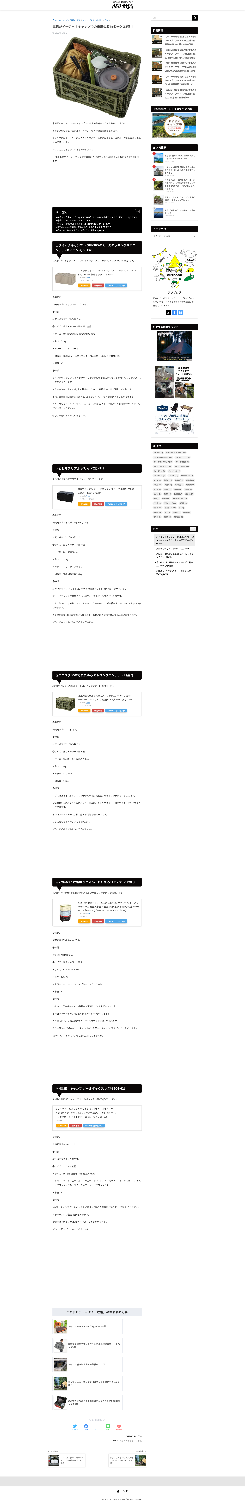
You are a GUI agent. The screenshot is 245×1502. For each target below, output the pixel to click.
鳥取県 (167, 517)
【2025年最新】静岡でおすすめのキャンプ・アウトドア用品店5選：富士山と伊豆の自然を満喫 (181, 93)
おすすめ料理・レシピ (163, 457)
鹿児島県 (178, 517)
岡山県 (177, 489)
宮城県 (190, 485)
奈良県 (179, 485)
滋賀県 (189, 494)
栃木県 (178, 494)
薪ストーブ (170, 508)
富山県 (157, 489)
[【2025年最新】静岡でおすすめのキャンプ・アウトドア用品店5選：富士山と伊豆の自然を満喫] (157, 92)
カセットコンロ (182, 457)
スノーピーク (159, 471)
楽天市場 (98, 285)
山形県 (167, 489)
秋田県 (183, 503)
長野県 (158, 512)
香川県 (186, 512)
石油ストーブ (170, 503)
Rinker (88, 278)
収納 (140, 1436)
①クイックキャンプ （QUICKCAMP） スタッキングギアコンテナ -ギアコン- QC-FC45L (97, 217)
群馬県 (158, 508)
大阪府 (158, 485)
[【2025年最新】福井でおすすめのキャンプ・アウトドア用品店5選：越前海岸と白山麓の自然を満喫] (157, 39)
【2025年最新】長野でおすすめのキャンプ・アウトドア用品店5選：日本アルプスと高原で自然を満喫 (181, 67)
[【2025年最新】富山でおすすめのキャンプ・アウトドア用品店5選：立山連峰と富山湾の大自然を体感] (157, 52)
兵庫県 (179, 480)
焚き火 (165, 498)
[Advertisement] (97, 184)
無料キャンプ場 (180, 498)
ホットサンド (159, 475)
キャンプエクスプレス (162, 466)
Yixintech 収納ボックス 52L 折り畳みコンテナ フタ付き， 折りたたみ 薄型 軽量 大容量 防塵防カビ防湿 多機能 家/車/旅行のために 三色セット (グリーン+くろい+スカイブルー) (108, 906)
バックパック (174, 471)
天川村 (168, 485)
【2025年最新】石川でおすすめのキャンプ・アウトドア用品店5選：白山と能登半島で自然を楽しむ (181, 80)
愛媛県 (157, 494)
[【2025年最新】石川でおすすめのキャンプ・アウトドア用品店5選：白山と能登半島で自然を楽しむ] (157, 79)
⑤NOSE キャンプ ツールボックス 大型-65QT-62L (80, 230)
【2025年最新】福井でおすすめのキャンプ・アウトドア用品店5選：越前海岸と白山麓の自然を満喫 (181, 40)
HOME (124, 1491)
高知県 (157, 517)
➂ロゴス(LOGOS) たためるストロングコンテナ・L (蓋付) (84, 223)
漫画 (156, 498)
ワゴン (157, 480)
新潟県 (167, 494)
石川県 (157, 503)
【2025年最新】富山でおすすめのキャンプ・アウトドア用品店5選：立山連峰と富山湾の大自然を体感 (181, 53)
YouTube (158, 452)
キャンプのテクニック (163, 462)
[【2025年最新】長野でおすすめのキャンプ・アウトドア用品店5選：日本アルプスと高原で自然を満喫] (157, 66)
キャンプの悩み (182, 462)
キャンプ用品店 (182, 466)
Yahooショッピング (116, 285)
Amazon (84, 285)
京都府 (168, 480)
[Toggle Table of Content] (136, 211)
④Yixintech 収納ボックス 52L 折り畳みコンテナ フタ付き (84, 226)
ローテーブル (187, 475)
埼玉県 (190, 480)
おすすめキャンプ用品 (131, 1440)
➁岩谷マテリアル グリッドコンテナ (74, 220)
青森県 (176, 512)
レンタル (173, 475)
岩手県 (188, 489)
